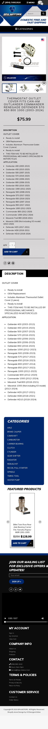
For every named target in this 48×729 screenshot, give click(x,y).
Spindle (11, 472)
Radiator (12, 460)
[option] (22, 520)
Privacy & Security (15, 683)
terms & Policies (15, 680)
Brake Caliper (14, 432)
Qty (5, 245)
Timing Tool (13, 476)
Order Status (13, 700)
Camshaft (12, 436)
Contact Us (13, 697)
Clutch (11, 448)
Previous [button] (8, 522)
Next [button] (40, 522)
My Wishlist (13, 636)
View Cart (12, 639)
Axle (9, 427)
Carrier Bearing (15, 444)
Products (12, 654)
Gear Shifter (13, 456)
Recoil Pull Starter (17, 468)
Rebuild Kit (12, 464)
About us (12, 649)
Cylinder (11, 452)
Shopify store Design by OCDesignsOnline (24, 712)
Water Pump (13, 480)
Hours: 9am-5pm (17, 667)
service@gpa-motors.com (20, 670)
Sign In (11, 633)
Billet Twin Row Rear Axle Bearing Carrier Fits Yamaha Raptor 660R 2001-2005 (22, 528)
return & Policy (14, 686)
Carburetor (13, 440)
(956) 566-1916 (16, 664)
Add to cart (19, 543)
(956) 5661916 (12, 2)
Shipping (12, 652)
